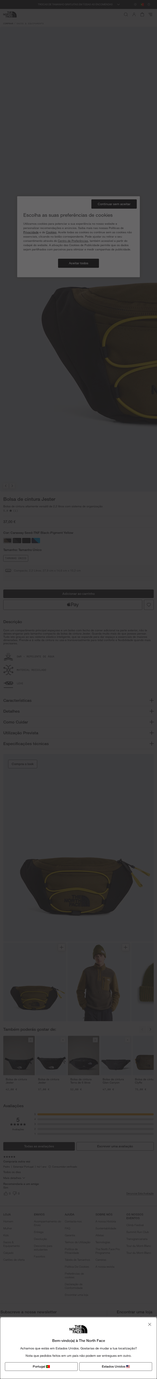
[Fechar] (149, 1324)
